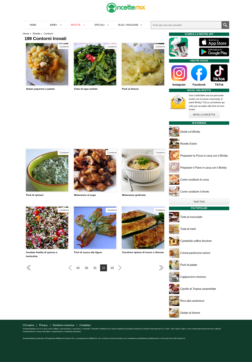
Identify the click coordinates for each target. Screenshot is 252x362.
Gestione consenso (63, 325)
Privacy (43, 325)
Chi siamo (28, 325)
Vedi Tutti (199, 201)
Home (33, 25)
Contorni (48, 33)
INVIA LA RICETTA (204, 114)
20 (86, 268)
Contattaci (85, 325)
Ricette (36, 33)
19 (77, 268)
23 (112, 268)
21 (95, 268)
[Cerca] (225, 25)
